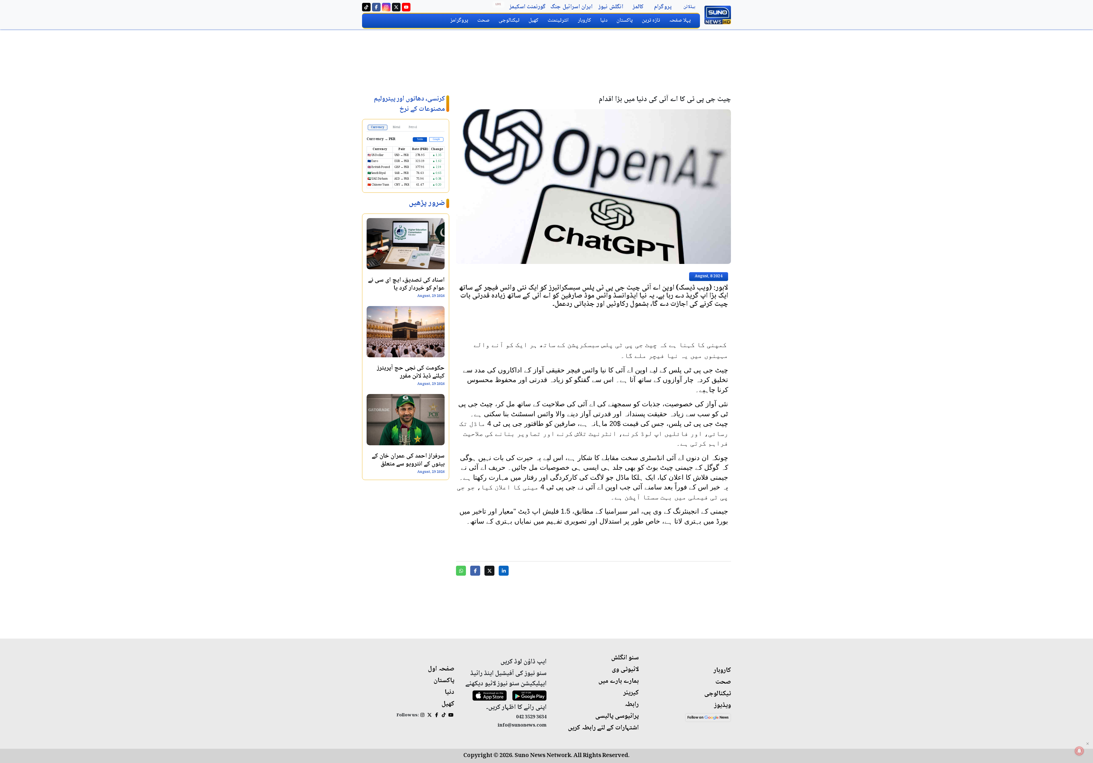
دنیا (603, 20)
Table (420, 139)
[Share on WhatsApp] (461, 571)
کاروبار (584, 20)
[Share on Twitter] (489, 571)
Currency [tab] (377, 127)
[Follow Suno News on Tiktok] (366, 7)
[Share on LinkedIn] (504, 571)
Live (498, 5)
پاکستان (625, 20)
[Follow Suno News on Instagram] (386, 7)
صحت (483, 20)
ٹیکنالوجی (509, 20)
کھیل (534, 20)
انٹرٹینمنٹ (558, 20)
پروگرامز (459, 20)
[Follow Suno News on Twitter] (396, 7)
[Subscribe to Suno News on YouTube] (406, 7)
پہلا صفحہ (680, 20)
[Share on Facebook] (475, 571)
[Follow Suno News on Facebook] (376, 7)
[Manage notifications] (1079, 751)
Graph (436, 139)
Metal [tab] (396, 127)
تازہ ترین (651, 20)
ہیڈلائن (689, 7)
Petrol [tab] (413, 127)
